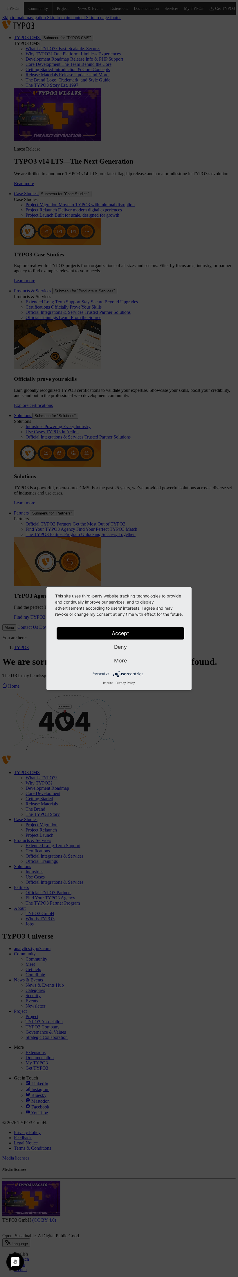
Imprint (108, 682)
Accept (120, 633)
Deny (120, 647)
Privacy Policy (125, 682)
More (120, 660)
